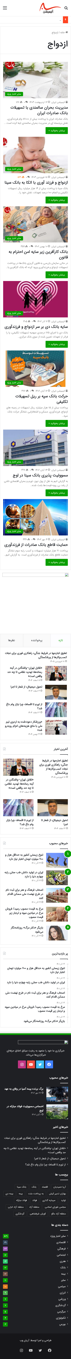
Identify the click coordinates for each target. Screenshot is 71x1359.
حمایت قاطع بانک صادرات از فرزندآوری (36, 545)
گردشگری (20, 1214)
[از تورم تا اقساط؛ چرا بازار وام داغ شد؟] (56, 709)
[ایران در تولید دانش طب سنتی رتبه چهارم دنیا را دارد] (57, 877)
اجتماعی (61, 1255)
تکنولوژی (61, 1318)
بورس (62, 1324)
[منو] (5, 9)
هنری (63, 1261)
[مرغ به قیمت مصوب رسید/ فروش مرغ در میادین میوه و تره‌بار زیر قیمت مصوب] (57, 914)
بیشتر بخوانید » (57, 131)
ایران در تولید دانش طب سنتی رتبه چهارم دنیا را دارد (24, 874)
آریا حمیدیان (59, 1187)
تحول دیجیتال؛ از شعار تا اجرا (26, 687)
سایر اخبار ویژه (58, 1236)
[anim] (50, 8)
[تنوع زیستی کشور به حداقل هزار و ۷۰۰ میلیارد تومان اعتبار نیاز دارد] (57, 860)
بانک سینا (21, 1187)
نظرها (11, 640)
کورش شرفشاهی (38, 1214)
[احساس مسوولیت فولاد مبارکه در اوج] (57, 1111)
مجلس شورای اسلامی (55, 1207)
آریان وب (24, 1340)
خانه (62, 33)
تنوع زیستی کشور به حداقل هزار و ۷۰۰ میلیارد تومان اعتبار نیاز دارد (24, 857)
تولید (63, 1200)
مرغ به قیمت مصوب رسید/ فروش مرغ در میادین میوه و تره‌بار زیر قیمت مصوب (24, 913)
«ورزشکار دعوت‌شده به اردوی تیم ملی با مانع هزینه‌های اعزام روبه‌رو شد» (23, 726)
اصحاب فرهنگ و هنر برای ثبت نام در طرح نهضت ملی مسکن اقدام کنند (24, 894)
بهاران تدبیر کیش (57, 1193)
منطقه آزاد (34, 1207)
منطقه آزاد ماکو (58, 1214)
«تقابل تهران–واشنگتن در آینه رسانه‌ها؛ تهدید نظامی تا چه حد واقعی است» (24, 672)
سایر (63, 1280)
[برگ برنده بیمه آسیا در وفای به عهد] (57, 1094)
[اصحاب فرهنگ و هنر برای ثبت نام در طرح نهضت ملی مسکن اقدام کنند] (57, 895)
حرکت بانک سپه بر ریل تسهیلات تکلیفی (41, 399)
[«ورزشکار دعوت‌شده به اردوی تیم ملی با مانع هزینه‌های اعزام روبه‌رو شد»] (56, 727)
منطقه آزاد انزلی (16, 1207)
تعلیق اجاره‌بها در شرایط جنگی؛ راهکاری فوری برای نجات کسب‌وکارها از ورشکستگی (36, 655)
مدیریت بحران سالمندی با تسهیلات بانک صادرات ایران (39, 110)
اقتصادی (61, 1242)
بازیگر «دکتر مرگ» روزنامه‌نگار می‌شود (27, 929)
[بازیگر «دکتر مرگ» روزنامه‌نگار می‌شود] (57, 933)
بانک (34, 1187)
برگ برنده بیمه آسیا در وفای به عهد (23, 1089)
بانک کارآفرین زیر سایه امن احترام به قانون (38, 254)
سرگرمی (61, 1312)
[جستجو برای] (66, 9)
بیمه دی (9, 1193)
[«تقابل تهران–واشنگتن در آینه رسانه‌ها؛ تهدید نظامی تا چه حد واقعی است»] (56, 673)
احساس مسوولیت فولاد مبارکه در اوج (25, 1108)
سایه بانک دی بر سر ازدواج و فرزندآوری (36, 327)
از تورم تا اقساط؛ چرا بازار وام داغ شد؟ (24, 706)
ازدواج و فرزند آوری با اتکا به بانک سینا (36, 182)
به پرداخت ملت (36, 1193)
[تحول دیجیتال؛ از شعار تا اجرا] (56, 692)
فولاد (34, 1200)
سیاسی (62, 1286)
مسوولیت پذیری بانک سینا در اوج (40, 475)
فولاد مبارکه (21, 1200)
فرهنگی (61, 1249)
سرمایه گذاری (48, 1200)
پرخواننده (36, 640)
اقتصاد (45, 1187)
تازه (61, 640)
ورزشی (62, 1299)
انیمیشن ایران (58, 102)
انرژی (63, 1293)
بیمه (21, 1193)
